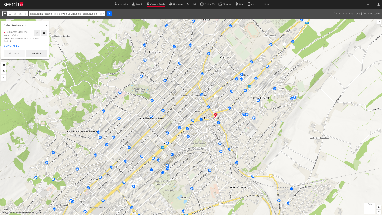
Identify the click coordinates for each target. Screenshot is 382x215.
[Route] (37, 33)
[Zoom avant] (378, 207)
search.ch (8, 212)
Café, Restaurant (15, 25)
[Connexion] (378, 4)
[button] (215, 115)
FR (368, 4)
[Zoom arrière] (378, 211)
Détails (35, 53)
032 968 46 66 (11, 45)
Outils (3, 78)
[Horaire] (44, 33)
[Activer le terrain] (378, 22)
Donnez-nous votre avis (347, 13)
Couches (3, 71)
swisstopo (17, 212)
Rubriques (3, 65)
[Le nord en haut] (378, 27)
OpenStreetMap (28, 212)
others (38, 212)
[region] (191, 117)
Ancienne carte (371, 13)
